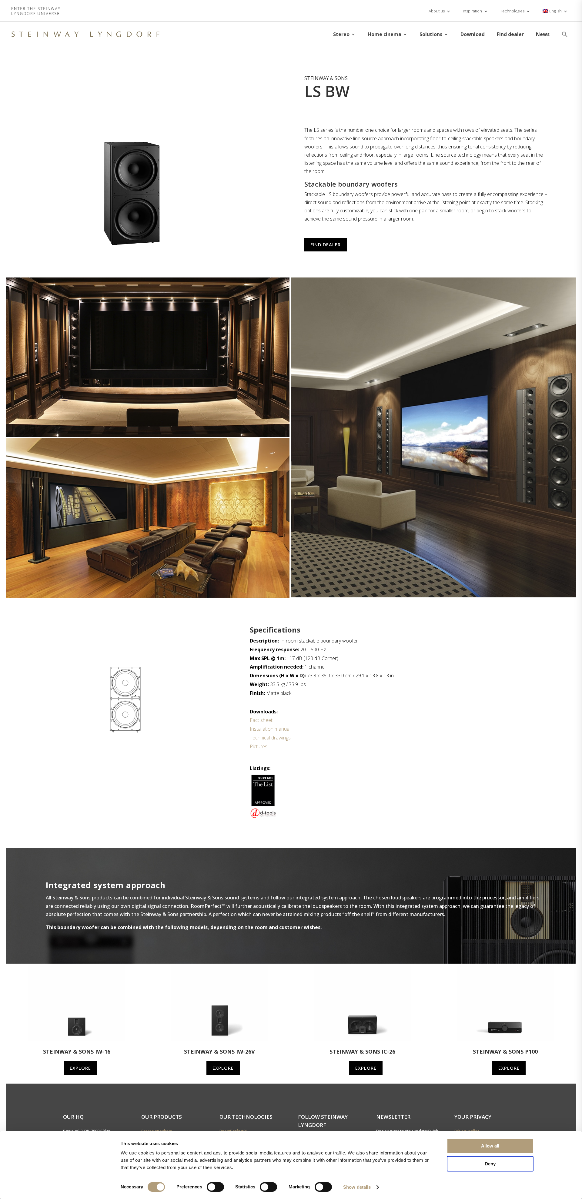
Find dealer (510, 34)
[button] (565, 34)
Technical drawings (270, 737)
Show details (357, 1187)
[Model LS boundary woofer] (134, 248)
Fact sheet (261, 720)
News (543, 34)
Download (472, 34)
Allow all (490, 1145)
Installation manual (270, 729)
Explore (80, 1068)
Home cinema (384, 34)
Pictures (258, 746)
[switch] (215, 1187)
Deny (490, 1163)
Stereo (341, 34)
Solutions (431, 34)
